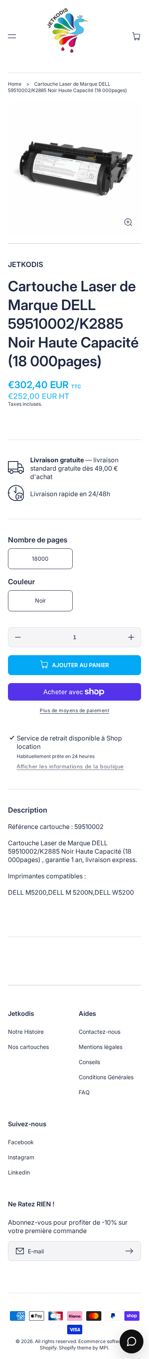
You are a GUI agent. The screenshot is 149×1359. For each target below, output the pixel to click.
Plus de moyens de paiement (74, 710)
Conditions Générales (106, 1077)
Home (14, 84)
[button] (12, 36)
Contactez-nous (99, 1031)
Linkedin (19, 1172)
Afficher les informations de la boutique (70, 766)
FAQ (84, 1092)
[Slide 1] (74, 243)
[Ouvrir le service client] (131, 1341)
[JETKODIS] (74, 36)
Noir (40, 600)
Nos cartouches (28, 1046)
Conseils (89, 1062)
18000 (40, 558)
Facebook (21, 1142)
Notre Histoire (26, 1031)
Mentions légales (100, 1046)
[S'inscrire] (131, 1251)
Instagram (21, 1157)
